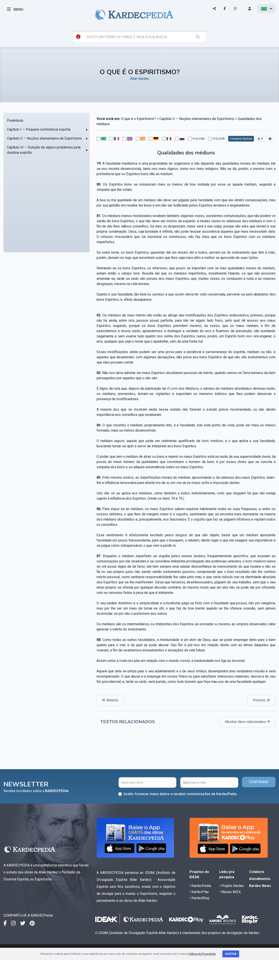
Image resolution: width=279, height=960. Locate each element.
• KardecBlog (199, 898)
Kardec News (260, 886)
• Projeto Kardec (231, 886)
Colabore (256, 872)
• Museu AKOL (230, 892)
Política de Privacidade (202, 953)
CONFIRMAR (259, 782)
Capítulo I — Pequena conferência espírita (38, 129)
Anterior (111, 700)
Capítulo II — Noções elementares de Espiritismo (44, 138)
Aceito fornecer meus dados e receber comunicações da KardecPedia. (180, 794)
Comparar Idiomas (241, 138)
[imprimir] (270, 139)
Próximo (260, 700)
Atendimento (259, 879)
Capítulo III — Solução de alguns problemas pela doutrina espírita (43, 150)
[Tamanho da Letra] (260, 139)
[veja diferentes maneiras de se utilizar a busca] (78, 37)
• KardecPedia (200, 886)
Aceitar (230, 953)
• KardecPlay (199, 892)
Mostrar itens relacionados (246, 722)
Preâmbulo (15, 120)
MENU (18, 9)
